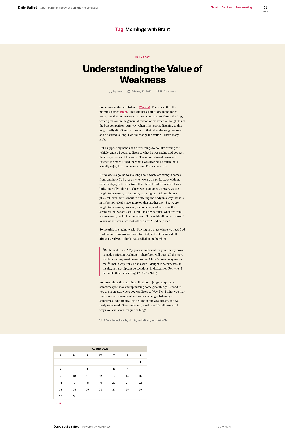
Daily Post (142, 57)
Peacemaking (244, 7)
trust (153, 320)
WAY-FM (162, 320)
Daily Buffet (27, 7)
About (214, 7)
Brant (123, 112)
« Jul (58, 403)
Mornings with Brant (139, 320)
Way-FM (144, 107)
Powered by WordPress (96, 426)
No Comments (168, 91)
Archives (226, 7)
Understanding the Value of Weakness (142, 74)
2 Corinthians (111, 320)
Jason (120, 91)
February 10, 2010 (141, 91)
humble (123, 320)
